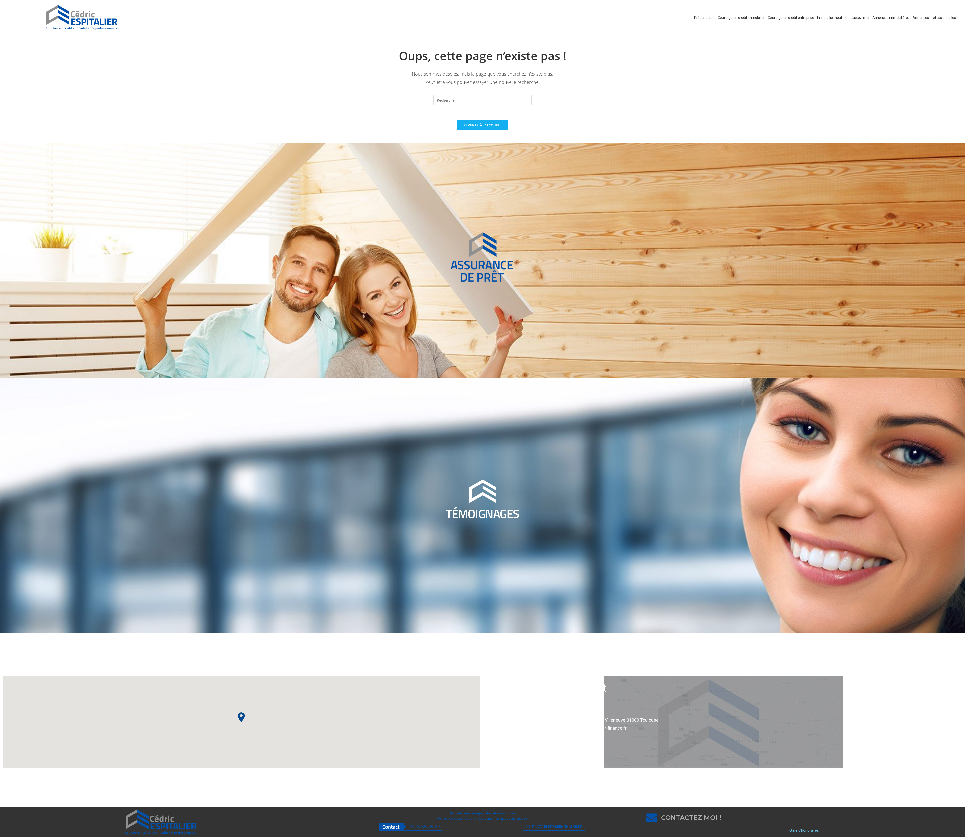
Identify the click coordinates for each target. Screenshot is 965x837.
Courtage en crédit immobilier (741, 18)
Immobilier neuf (829, 18)
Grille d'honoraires (804, 830)
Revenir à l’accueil (482, 125)
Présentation (704, 18)
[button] (241, 717)
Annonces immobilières (891, 18)
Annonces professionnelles (934, 18)
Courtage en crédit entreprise (791, 18)
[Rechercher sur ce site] (482, 99)
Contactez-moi (857, 18)
